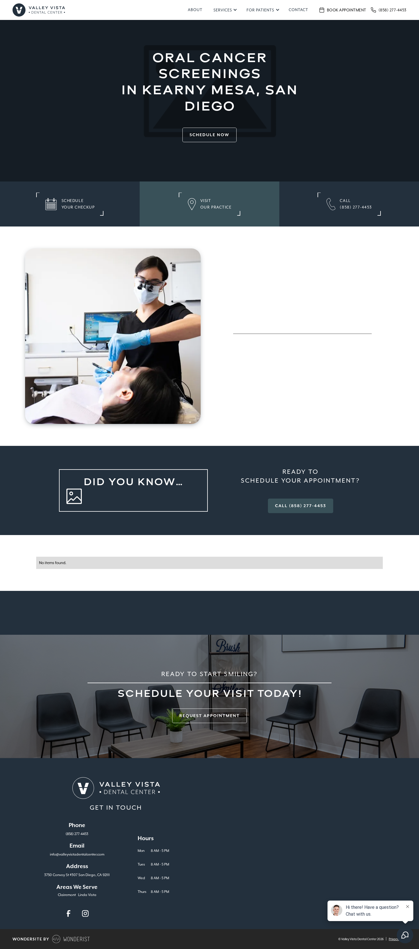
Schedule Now (209, 134)
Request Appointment (209, 715)
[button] (224, 10)
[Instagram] (85, 913)
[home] (39, 10)
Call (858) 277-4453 (300, 505)
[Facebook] (68, 913)
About (195, 10)
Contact (298, 10)
